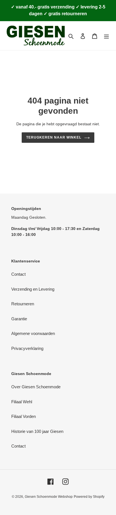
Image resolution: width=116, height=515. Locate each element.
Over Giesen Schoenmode (36, 386)
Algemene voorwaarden (33, 333)
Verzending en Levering (32, 289)
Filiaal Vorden (23, 416)
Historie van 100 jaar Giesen (37, 431)
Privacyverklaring (27, 348)
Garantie (19, 318)
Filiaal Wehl (21, 401)
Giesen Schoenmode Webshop (49, 497)
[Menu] (106, 36)
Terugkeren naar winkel (53, 137)
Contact (18, 274)
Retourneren (22, 303)
